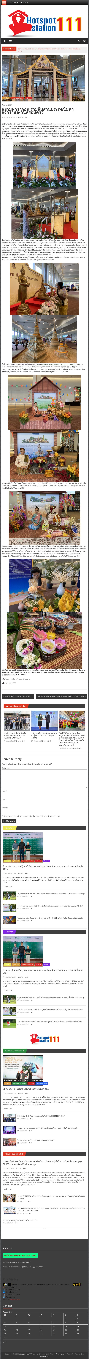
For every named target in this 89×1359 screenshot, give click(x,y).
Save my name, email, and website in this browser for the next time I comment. (32, 816)
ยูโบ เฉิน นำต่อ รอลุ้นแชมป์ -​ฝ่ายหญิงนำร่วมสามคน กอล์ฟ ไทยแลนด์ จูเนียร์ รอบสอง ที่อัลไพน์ (50, 906)
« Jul (4, 1342)
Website (5, 808)
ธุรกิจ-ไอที (6, 98)
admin (19, 741)
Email (4, 799)
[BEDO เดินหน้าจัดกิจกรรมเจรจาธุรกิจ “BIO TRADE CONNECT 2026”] (9, 1118)
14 (53, 1326)
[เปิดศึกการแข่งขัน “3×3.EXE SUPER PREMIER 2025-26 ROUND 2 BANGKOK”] (17, 720)
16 (78, 1326)
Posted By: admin (9, 117)
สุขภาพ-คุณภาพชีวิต (19, 1083)
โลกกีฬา (46, 861)
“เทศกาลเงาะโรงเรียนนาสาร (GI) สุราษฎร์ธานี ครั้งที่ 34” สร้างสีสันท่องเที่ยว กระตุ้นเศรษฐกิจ (50, 918)
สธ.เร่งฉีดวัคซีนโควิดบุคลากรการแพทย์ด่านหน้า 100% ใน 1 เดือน (61, 696)
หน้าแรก (28, 98)
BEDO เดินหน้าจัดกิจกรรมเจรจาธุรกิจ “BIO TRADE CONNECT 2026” (41, 1116)
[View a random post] (84, 41)
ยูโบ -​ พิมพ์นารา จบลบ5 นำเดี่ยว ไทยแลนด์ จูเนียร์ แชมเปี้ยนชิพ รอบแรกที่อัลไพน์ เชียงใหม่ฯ (49, 1022)
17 (5, 1330)
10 (5, 1326)
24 (5, 1334)
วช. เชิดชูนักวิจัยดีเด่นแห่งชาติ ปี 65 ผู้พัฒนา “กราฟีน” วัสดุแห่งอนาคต (44, 735)
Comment (6, 768)
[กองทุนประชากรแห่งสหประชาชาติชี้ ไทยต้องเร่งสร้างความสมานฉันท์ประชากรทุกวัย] (9, 1130)
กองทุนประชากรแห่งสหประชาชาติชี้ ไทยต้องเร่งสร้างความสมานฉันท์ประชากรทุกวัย (47, 1128)
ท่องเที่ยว (7, 861)
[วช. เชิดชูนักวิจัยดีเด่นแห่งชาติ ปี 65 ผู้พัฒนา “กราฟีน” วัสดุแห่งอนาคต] (44, 720)
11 (17, 1326)
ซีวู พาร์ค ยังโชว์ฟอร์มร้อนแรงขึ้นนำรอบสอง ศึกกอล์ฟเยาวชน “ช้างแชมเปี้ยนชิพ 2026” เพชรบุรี (51, 894)
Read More (7, 887)
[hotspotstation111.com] (44, 24)
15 (66, 1326)
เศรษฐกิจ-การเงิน (42, 1083)
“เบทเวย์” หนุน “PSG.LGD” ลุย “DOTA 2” (18, 696)
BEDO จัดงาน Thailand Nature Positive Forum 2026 (26, 1089)
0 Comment (24, 117)
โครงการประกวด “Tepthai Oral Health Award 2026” (36, 1140)
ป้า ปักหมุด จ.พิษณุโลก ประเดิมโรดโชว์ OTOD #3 (20, 1220)
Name (4, 791)
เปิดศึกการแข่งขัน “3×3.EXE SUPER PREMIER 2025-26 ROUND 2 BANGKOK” (15, 735)
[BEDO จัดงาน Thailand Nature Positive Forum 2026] (23, 1070)
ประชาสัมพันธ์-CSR (17, 98)
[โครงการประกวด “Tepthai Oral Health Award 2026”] (9, 1142)
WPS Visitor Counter (15, 1299)
